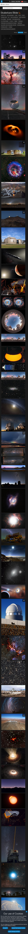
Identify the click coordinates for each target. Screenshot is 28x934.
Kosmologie (4, 17)
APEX (20, 15)
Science (13, 1)
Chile (23, 15)
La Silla (11, 21)
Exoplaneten (22, 17)
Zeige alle (3, 15)
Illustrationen (4, 21)
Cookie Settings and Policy (14, 931)
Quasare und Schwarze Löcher (8, 25)
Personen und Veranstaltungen (8, 23)
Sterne (10, 27)
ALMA (16, 15)
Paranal (20, 21)
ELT (8, 17)
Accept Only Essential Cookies (18, 928)
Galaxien (9, 19)
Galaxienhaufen (16, 19)
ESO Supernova (14, 17)
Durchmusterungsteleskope (8, 29)
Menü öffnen (5, 4)
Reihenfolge (20, 32)
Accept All (5, 928)
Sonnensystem (20, 25)
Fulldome (3, 19)
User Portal (18, 1)
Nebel (16, 21)
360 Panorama (10, 15)
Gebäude (20, 23)
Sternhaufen (4, 27)
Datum (25, 32)
